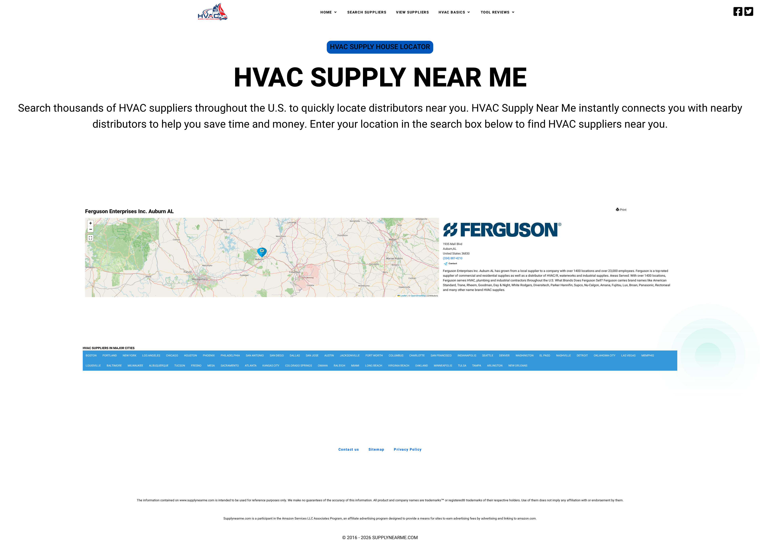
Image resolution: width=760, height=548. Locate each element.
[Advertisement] (380, 166)
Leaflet (403, 295)
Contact (453, 263)
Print (623, 209)
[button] (262, 252)
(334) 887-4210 (452, 258)
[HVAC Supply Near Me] (212, 20)
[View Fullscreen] (90, 238)
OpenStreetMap (418, 295)
